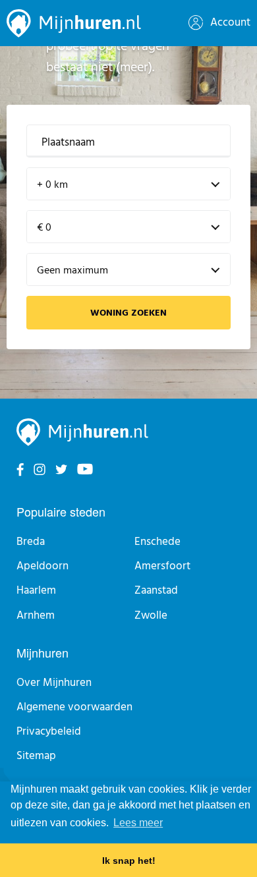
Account (229, 23)
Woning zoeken (128, 313)
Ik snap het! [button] (129, 860)
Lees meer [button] (138, 822)
